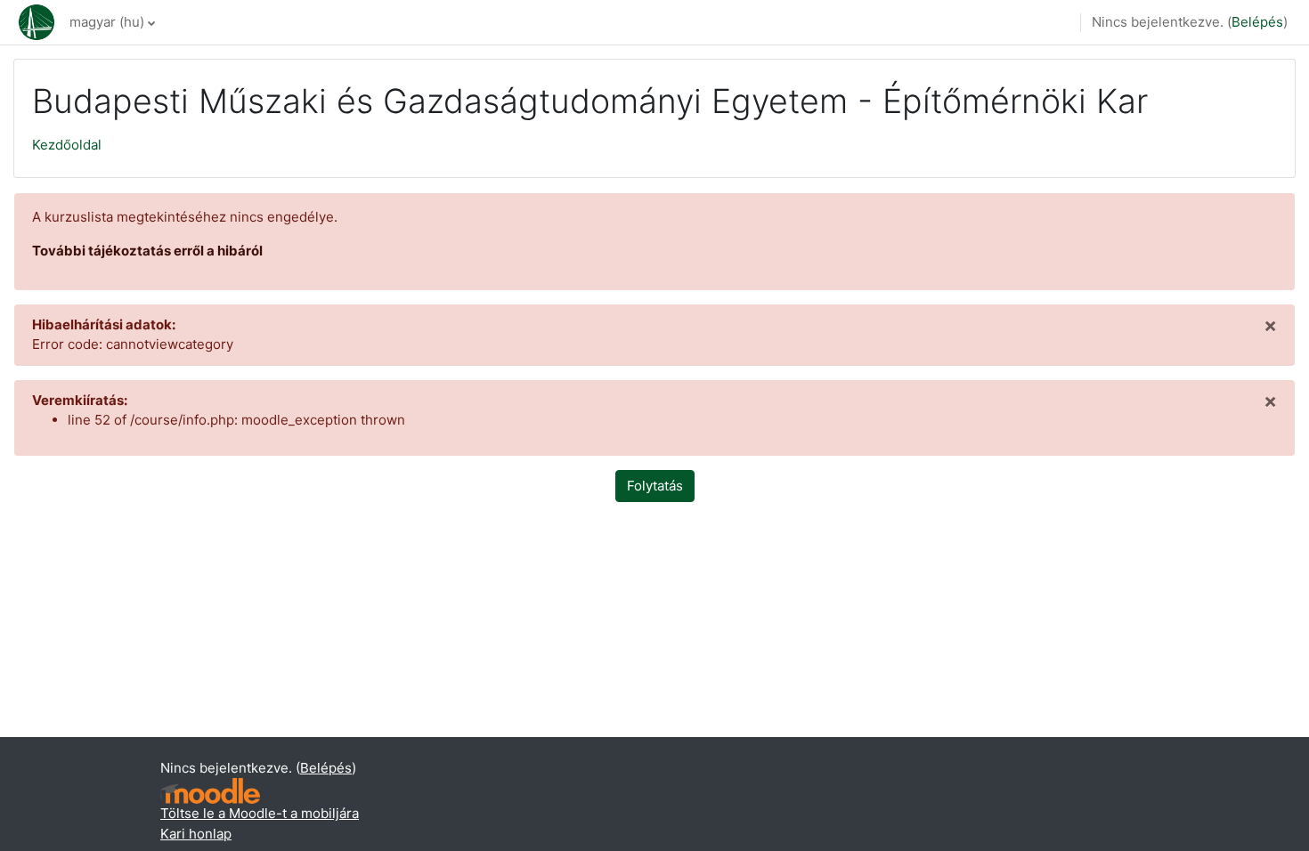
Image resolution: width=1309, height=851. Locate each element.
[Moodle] (210, 791)
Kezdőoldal (67, 144)
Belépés (1257, 21)
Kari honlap (196, 833)
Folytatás (655, 485)
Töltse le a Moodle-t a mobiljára (259, 813)
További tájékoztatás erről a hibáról (147, 250)
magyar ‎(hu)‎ (106, 21)
